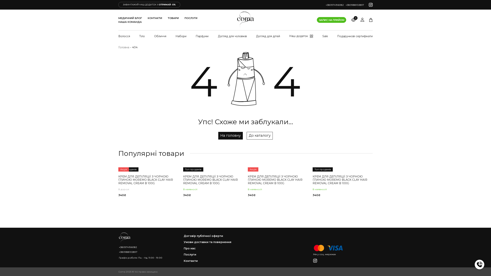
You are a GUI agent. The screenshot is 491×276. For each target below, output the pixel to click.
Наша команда (130, 21)
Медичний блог (130, 18)
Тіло (142, 36)
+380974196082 (335, 4)
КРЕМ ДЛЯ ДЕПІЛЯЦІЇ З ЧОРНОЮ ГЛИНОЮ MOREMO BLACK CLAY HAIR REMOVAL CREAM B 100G (145, 180)
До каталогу (260, 135)
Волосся (124, 36)
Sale (325, 36)
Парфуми (202, 36)
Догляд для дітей (268, 36)
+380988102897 (355, 4)
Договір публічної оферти (203, 236)
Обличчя (160, 36)
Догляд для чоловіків (232, 36)
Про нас (190, 248)
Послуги (191, 18)
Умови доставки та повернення (207, 242)
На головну (230, 135)
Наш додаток (298, 36)
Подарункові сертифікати (355, 36)
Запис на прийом (331, 19)
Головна (123, 47)
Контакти (155, 18)
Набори (180, 36)
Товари (173, 18)
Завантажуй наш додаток (149, 4)
